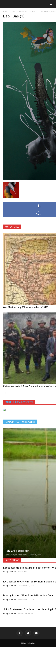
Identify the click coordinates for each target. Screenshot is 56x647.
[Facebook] (19, 633)
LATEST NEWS (12, 560)
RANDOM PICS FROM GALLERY (20, 422)
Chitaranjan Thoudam (16, 555)
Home (6, 11)
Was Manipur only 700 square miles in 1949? (25, 307)
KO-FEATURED (12, 227)
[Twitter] (28, 633)
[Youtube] (36, 633)
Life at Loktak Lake (17, 550)
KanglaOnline (9, 572)
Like (38, 203)
